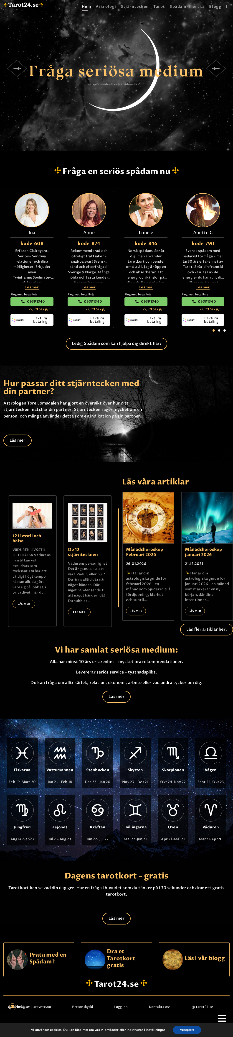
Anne (89, 233)
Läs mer (24, 604)
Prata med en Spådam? (48, 958)
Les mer (32, 287)
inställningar (155, 1030)
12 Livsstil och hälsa (27, 539)
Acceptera (187, 1030)
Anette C (203, 233)
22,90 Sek (40, 309)
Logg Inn (121, 1007)
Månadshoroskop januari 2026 (203, 552)
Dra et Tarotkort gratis (121, 958)
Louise (146, 233)
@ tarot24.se (202, 1007)
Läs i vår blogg (205, 958)
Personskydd (82, 1007)
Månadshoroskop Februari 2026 (144, 552)
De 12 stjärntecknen (83, 552)
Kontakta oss (160, 1007)
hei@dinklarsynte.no (34, 1007)
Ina (32, 233)
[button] (213, 330)
